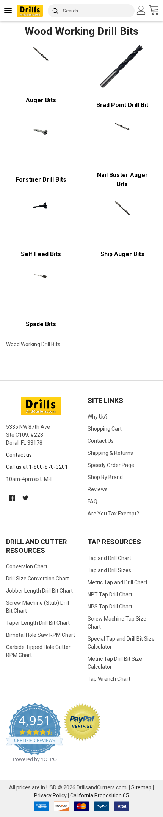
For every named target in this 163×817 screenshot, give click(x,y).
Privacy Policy (50, 795)
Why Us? (98, 417)
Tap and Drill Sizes (109, 570)
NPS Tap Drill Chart (110, 607)
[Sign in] (142, 10)
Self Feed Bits (41, 254)
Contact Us (101, 441)
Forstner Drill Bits (41, 179)
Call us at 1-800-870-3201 (37, 467)
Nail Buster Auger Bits (122, 179)
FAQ (92, 501)
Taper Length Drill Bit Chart (38, 623)
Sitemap (141, 787)
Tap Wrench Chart (109, 679)
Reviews (98, 489)
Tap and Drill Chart (109, 558)
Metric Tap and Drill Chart (117, 582)
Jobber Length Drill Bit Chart (39, 591)
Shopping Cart (105, 429)
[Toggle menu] (8, 10)
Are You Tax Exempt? (113, 513)
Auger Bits (41, 100)
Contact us (19, 455)
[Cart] (156, 10)
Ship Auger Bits (122, 254)
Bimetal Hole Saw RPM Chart (40, 635)
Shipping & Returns (110, 453)
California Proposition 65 (99, 795)
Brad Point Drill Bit (122, 105)
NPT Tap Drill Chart (110, 594)
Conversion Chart (26, 566)
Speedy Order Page (111, 465)
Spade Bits (41, 324)
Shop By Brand (105, 477)
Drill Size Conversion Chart (37, 579)
